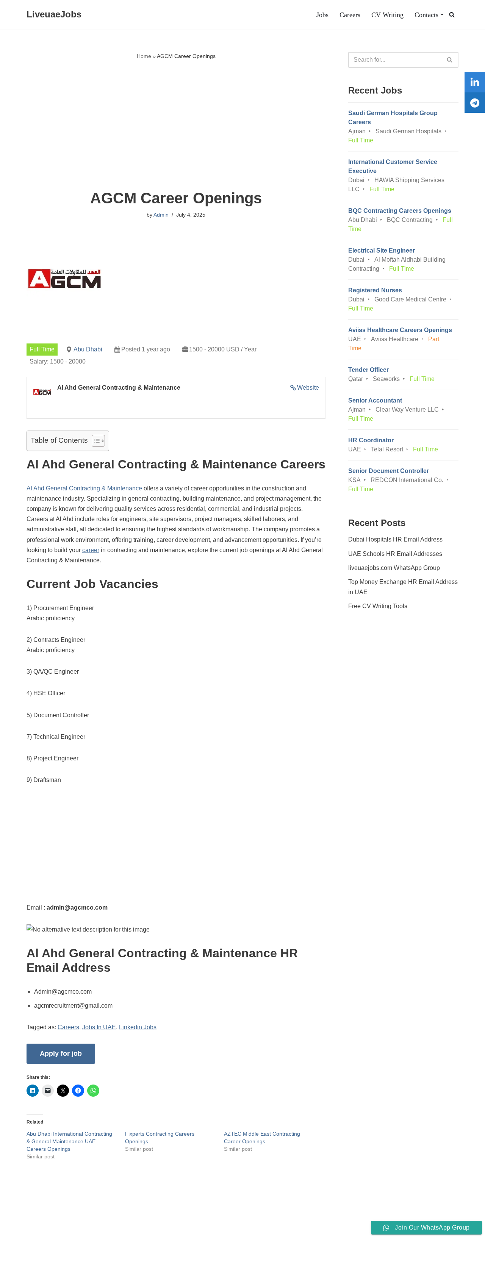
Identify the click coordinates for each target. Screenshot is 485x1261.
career (90, 550)
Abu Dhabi (88, 349)
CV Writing (387, 15)
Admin (161, 215)
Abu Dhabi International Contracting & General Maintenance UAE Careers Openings (69, 1141)
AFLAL (98, 1251)
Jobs (322, 15)
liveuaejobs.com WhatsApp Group (394, 568)
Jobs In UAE (99, 1027)
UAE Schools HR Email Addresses (395, 554)
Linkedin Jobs (137, 1027)
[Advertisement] (176, 125)
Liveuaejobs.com (29, 1251)
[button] (442, 14)
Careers (350, 15)
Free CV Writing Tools (377, 606)
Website (308, 387)
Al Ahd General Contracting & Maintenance (84, 488)
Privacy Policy (81, 1232)
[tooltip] (475, 82)
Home (144, 56)
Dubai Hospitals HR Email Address (395, 539)
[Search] (452, 14)
